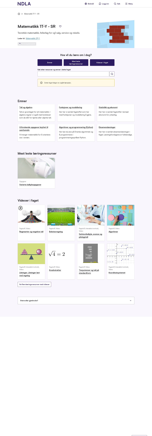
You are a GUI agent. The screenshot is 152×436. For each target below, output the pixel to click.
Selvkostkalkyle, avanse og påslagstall (90, 235)
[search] (112, 73)
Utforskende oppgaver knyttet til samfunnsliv (33, 128)
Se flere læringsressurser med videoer (34, 284)
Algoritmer (113, 231)
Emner (49, 63)
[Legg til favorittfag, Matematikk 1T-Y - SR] (60, 26)
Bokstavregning (56, 231)
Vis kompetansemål (28, 44)
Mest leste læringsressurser (76, 62)
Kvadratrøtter (55, 270)
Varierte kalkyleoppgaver (30, 184)
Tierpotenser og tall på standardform (89, 271)
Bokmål (91, 4)
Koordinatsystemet (117, 272)
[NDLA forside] (19, 13)
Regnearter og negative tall (31, 231)
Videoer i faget (102, 63)
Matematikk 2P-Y (33, 38)
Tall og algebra (25, 107)
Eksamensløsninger (107, 127)
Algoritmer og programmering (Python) (76, 127)
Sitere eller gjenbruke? (29, 301)
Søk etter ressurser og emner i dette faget (54, 70)
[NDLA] (24, 3)
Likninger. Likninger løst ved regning (29, 274)
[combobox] (73, 73)
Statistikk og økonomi (108, 107)
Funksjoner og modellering (70, 107)
